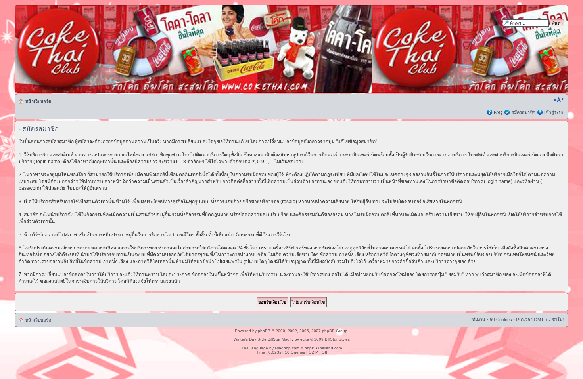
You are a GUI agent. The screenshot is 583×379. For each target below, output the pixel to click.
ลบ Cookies (500, 319)
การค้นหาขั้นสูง (549, 31)
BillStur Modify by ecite (288, 339)
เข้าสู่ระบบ (554, 112)
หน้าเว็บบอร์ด (38, 101)
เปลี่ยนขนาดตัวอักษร (558, 99)
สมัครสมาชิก (523, 112)
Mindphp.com (287, 348)
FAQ (498, 112)
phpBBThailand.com (323, 348)
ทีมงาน (478, 319)
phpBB (264, 331)
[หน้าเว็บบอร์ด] (91, 49)
